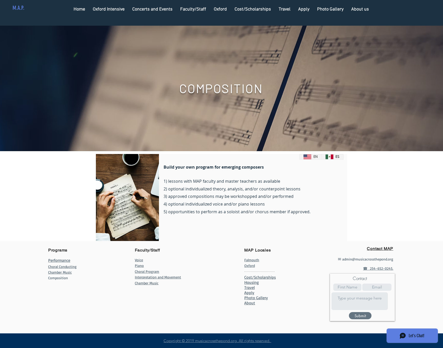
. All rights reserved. (254, 340)
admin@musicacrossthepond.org (367, 259)
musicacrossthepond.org (216, 340)
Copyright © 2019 (179, 340)
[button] (193, 9)
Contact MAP (380, 248)
